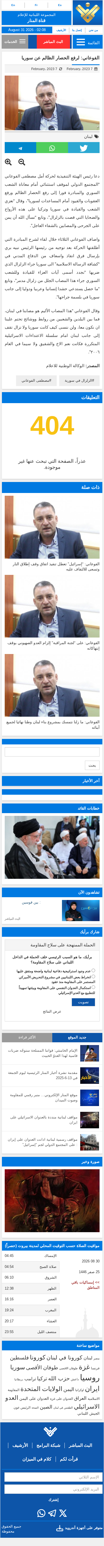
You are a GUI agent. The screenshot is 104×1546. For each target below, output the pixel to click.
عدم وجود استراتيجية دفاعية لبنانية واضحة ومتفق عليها (54, 971)
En (13, 5)
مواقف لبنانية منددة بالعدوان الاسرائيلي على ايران (43, 1119)
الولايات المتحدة (41, 1388)
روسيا (90, 1377)
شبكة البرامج (48, 1445)
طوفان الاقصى (68, 1368)
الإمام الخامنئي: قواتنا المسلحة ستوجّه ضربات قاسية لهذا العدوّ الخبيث (42, 1053)
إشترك (53, 1500)
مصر (96, 1358)
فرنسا (95, 1368)
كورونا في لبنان (64, 1357)
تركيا (42, 1378)
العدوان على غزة (61, 1399)
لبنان (88, 136)
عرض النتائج (52, 1011)
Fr (36, 5)
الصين (46, 1407)
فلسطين (19, 1358)
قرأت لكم (69, 1459)
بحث (92, 765)
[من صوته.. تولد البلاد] (52, 1200)
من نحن (93, 30)
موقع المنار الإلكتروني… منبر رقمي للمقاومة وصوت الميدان (43, 1097)
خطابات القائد (89, 808)
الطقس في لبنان (63, 1407)
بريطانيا (18, 1379)
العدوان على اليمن (34, 1399)
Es (60, 5)
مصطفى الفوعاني (35, 380)
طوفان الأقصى (42, 1367)
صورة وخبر (91, 1161)
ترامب (30, 1378)
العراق (80, 1398)
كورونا (37, 1357)
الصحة (35, 1407)
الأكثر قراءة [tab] (27, 1037)
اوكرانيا (79, 1390)
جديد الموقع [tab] (77, 1037)
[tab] (52, 945)
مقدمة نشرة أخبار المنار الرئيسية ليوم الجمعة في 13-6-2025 (42, 1075)
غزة (84, 1367)
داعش (75, 1379)
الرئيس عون (22, 1407)
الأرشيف (61, 30)
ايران (92, 1388)
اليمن (68, 1389)
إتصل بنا (77, 30)
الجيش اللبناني (88, 1413)
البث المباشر (53, 42)
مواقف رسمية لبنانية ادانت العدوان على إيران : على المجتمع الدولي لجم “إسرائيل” (42, 1142)
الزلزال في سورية (78, 380)
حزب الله (59, 1378)
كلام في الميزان (36, 1459)
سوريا (17, 1367)
